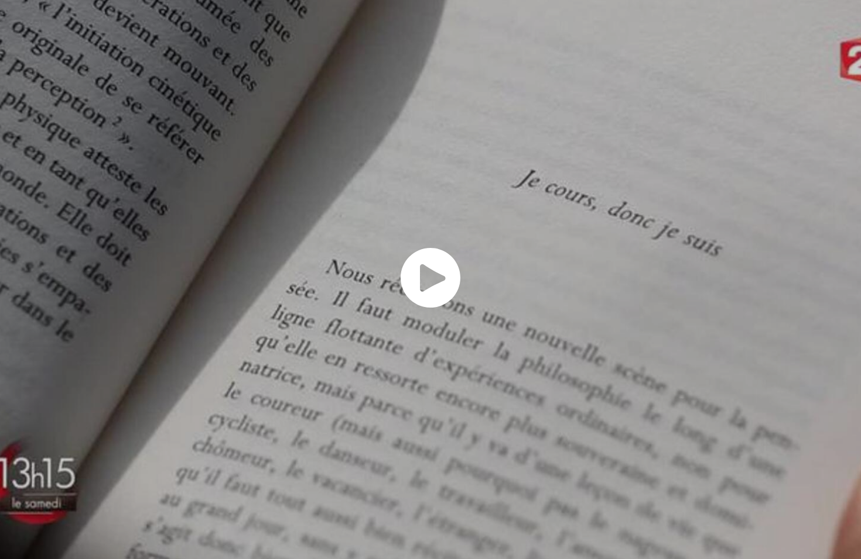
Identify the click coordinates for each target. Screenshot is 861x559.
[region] (430, 279)
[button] (430, 278)
